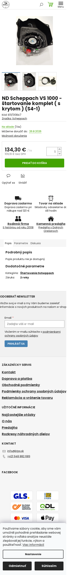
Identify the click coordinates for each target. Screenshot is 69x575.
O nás (7, 421)
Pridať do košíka (34, 163)
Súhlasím (49, 566)
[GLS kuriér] (21, 496)
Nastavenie (33, 554)
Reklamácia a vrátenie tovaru (27, 398)
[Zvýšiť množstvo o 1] (59, 149)
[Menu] (60, 4)
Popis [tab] (8, 243)
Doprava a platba (17, 378)
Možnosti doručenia (14, 136)
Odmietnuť (17, 566)
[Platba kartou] (21, 518)
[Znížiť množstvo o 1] (59, 153)
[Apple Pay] (47, 518)
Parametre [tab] (21, 243)
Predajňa (9, 427)
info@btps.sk (15, 451)
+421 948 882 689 (18, 456)
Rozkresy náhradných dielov (26, 434)
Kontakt (9, 372)
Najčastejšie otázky (18, 415)
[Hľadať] (41, 4)
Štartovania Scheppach (37, 273)
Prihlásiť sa (16, 344)
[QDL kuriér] (47, 507)
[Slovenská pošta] (47, 496)
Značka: (14, 118)
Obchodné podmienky (21, 385)
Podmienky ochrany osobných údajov (34, 391)
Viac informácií (33, 545)
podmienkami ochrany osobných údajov (33, 333)
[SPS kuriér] (21, 507)
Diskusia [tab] (36, 243)
